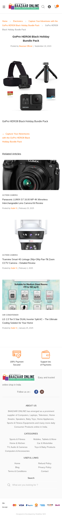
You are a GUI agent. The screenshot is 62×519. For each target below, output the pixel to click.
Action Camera (10, 195)
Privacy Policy (44, 467)
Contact (44, 471)
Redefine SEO (41, 514)
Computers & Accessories (17, 451)
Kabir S (14, 208)
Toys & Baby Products (44, 447)
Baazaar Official (25, 46)
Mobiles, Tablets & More (44, 439)
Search (43, 6)
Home (4, 21)
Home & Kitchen (17, 443)
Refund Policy (44, 463)
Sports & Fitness (17, 439)
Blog (17, 467)
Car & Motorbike (45, 443)
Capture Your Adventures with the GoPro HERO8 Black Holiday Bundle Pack (16, 138)
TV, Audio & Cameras (17, 447)
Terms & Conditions (17, 471)
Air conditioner (10, 315)
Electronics (18, 21)
